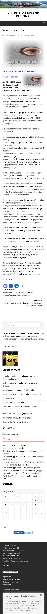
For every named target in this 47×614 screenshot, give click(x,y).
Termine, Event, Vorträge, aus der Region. (21, 333)
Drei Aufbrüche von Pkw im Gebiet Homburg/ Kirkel (23, 394)
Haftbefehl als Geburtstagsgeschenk (17, 413)
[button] (43, 23)
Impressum (7, 577)
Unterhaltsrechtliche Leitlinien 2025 (17, 418)
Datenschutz (30, 606)
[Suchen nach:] (23, 325)
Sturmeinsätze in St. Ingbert (14, 398)
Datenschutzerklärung (11, 579)
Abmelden (15, 590)
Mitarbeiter (7, 584)
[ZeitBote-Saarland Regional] (23, 7)
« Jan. (5, 527)
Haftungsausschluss (10, 582)
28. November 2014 (12, 35)
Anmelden (6, 590)
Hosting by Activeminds (11, 558)
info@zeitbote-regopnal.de (17, 561)
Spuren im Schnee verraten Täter (16, 402)
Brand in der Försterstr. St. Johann (16, 422)
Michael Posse (28, 35)
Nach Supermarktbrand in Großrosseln (18, 390)
